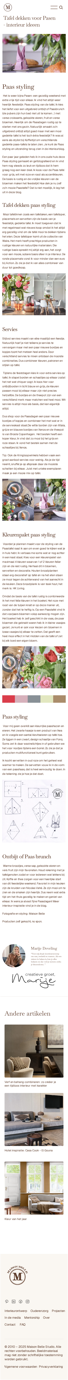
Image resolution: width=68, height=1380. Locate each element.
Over (46, 1318)
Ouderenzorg (39, 1311)
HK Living (18, 588)
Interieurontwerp (16, 1311)
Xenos (42, 429)
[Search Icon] (61, 7)
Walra (5, 241)
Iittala (61, 425)
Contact (10, 1324)
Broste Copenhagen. (22, 434)
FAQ (22, 1324)
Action (10, 263)
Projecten (58, 1311)
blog (43, 905)
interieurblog (56, 149)
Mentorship (32, 1318)
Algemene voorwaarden (20, 1367)
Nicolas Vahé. (34, 888)
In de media (13, 1318)
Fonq (59, 739)
